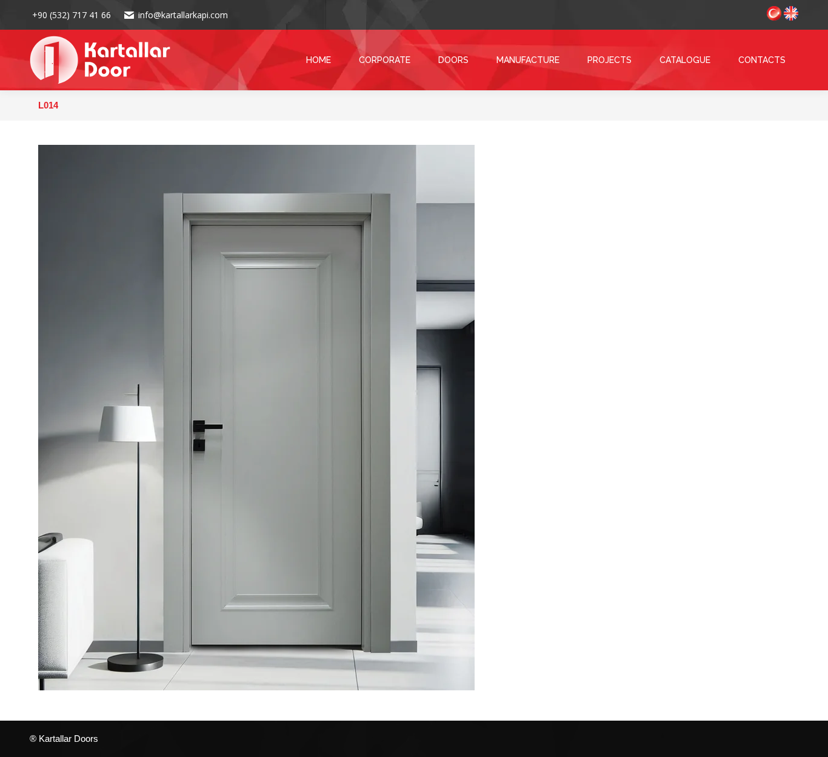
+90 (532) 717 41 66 (70, 15)
